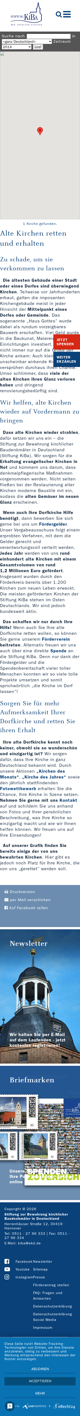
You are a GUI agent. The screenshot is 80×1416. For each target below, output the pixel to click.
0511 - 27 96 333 (28, 1233)
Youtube (23, 1269)
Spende (58, 650)
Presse (39, 1277)
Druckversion (21, 891)
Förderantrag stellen (51, 1285)
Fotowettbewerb (18, 788)
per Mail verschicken (30, 900)
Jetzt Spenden (65, 342)
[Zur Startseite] (26, 14)
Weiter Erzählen (66, 359)
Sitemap (40, 1269)
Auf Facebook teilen (28, 908)
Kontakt (68, 800)
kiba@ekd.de (29, 1243)
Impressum (42, 1327)
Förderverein (56, 639)
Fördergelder (53, 524)
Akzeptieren (40, 1381)
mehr (40, 1393)
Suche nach (13, 36)
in (74, 36)
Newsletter (42, 1261)
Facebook (24, 1261)
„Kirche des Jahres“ (44, 777)
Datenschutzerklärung (52, 1306)
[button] (40, 131)
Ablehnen (40, 1369)
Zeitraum (62, 41)
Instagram (24, 1277)
